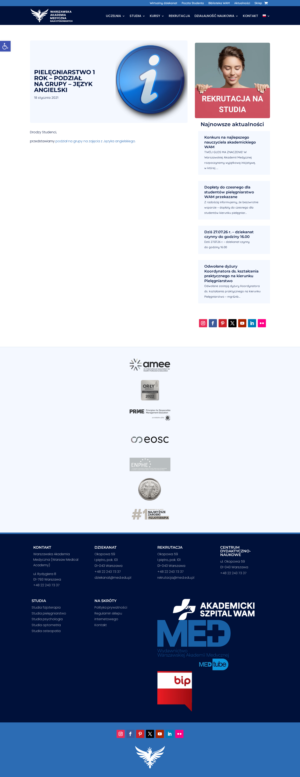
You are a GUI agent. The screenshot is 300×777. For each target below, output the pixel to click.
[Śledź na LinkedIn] (252, 323)
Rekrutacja (179, 16)
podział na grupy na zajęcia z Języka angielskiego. (96, 141)
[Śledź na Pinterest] (223, 323)
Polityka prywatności (110, 607)
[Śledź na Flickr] (262, 323)
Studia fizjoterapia (46, 607)
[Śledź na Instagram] (203, 323)
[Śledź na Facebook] (213, 323)
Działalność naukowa (214, 16)
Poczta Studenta (193, 3)
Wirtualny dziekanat (163, 3)
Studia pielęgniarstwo (49, 613)
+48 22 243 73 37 (46, 585)
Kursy (155, 16)
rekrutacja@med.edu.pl (175, 577)
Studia (135, 16)
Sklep (258, 3)
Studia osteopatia (46, 631)
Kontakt (250, 16)
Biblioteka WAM (219, 3)
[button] (5, 46)
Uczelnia (113, 16)
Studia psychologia (47, 619)
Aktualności (242, 3)
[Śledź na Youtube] (242, 323)
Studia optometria (46, 625)
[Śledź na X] (232, 323)
